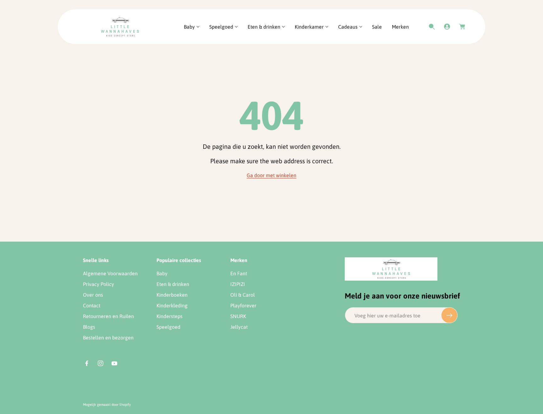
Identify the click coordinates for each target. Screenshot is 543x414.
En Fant (238, 273)
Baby (161, 273)
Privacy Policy (98, 284)
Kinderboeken (172, 295)
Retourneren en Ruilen (108, 316)
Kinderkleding (172, 305)
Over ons (93, 295)
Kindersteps (169, 316)
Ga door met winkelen (271, 175)
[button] (191, 27)
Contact (91, 305)
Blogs (89, 327)
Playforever (243, 305)
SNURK (238, 316)
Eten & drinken (172, 284)
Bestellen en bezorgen (108, 337)
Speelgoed (168, 327)
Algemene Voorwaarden (110, 273)
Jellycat (239, 327)
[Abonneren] (449, 315)
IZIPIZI (237, 284)
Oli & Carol (242, 295)
